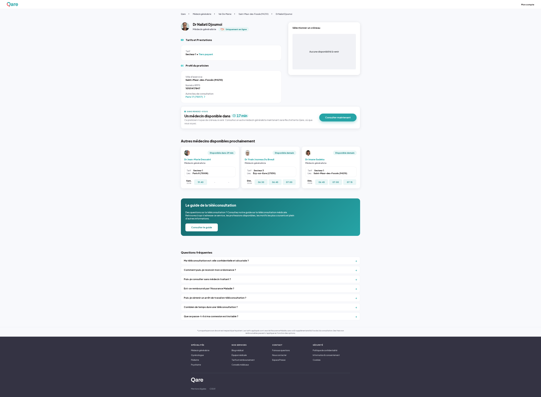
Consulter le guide (201, 227)
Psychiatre (196, 364)
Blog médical (237, 350)
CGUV (212, 388)
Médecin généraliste (202, 14)
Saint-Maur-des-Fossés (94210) (254, 14)
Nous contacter (279, 355)
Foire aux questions (281, 350)
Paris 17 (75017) (194, 96)
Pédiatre (195, 360)
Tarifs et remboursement (243, 360)
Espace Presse (278, 360)
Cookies (317, 360)
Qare (183, 14)
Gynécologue (197, 355)
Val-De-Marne (225, 14)
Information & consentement (326, 355)
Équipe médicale (239, 355)
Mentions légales (198, 388)
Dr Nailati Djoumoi (284, 14)
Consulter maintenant (338, 117)
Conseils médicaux (240, 364)
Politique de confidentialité (325, 350)
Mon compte (527, 4)
